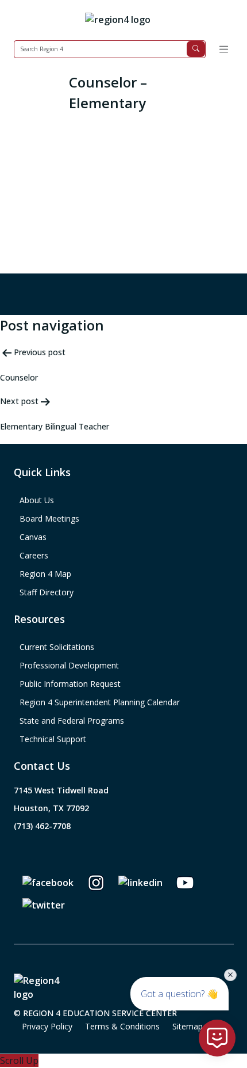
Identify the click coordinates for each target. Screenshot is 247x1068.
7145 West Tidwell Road (61, 790)
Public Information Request (70, 683)
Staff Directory (47, 592)
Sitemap (187, 1026)
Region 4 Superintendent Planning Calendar (100, 702)
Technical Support (53, 738)
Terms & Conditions (122, 1026)
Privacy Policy (47, 1026)
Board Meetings (49, 518)
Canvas (33, 536)
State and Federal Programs (72, 720)
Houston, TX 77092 (51, 808)
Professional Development (69, 665)
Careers (34, 555)
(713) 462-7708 (42, 825)
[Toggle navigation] (223, 49)
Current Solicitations (57, 646)
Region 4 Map (45, 573)
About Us (37, 500)
